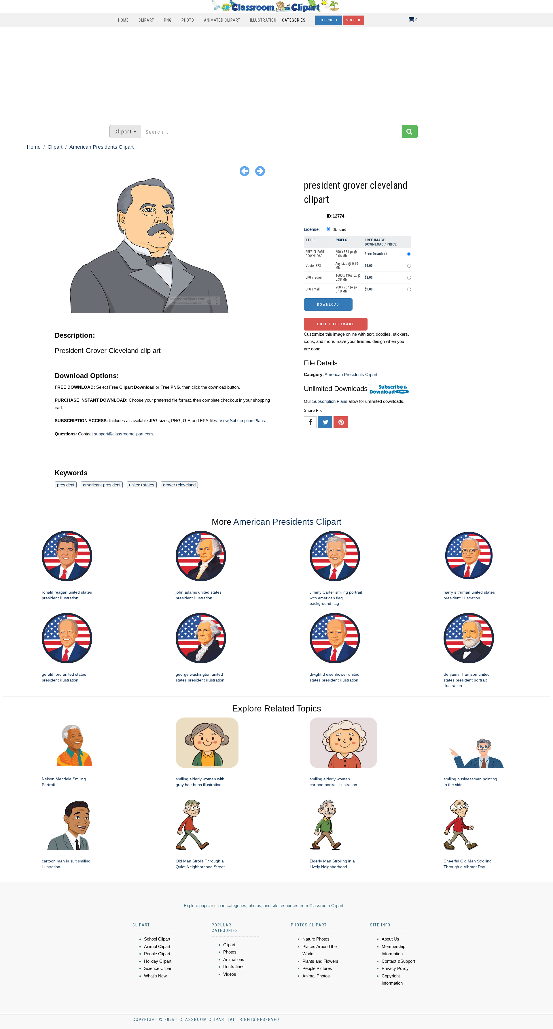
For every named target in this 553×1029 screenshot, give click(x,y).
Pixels (341, 240)
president (65, 484)
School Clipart (157, 939)
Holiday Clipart (157, 961)
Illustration (263, 20)
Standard (339, 230)
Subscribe (328, 20)
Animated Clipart (222, 20)
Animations (233, 959)
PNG (168, 20)
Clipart (146, 20)
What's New (155, 975)
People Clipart (157, 953)
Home (123, 20)
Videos (229, 974)
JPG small (313, 289)
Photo (187, 20)
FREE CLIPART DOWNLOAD (315, 254)
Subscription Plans (329, 401)
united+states (141, 484)
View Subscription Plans (242, 420)
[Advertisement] (276, 73)
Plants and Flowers (320, 961)
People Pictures (317, 968)
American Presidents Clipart (101, 147)
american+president (101, 484)
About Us (390, 939)
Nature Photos (315, 939)
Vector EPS (313, 266)
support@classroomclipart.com (123, 433)
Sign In (353, 20)
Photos (229, 951)
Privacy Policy (395, 968)
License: (312, 229)
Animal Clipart (157, 946)
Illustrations (234, 966)
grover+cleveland (179, 484)
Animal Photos (316, 975)
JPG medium (314, 277)
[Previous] (244, 170)
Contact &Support (398, 961)
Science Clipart (158, 968)
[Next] (260, 170)
